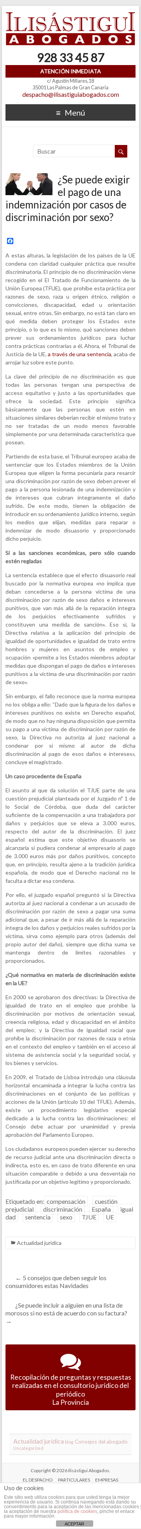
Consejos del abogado (101, 1441)
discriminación (62, 1209)
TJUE (89, 1217)
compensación (66, 1201)
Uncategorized (28, 1448)
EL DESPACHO (38, 1480)
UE (110, 1217)
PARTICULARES (74, 1480)
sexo (66, 1217)
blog (69, 1441)
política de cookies (77, 1511)
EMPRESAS (106, 1480)
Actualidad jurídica (39, 1242)
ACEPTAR (74, 1524)
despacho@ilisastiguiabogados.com (70, 94)
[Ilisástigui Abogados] (70, 15)
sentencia (38, 1217)
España (101, 1209)
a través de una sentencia (79, 354)
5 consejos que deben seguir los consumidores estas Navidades (56, 1281)
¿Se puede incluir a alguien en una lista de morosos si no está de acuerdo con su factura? (66, 1312)
